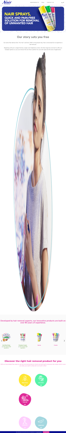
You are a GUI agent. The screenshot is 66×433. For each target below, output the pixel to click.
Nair (14, 2)
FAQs (43, 2)
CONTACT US (50, 2)
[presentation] (1, 340)
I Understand (46, 432)
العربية (62, 2)
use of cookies (39, 432)
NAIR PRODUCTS (34, 2)
